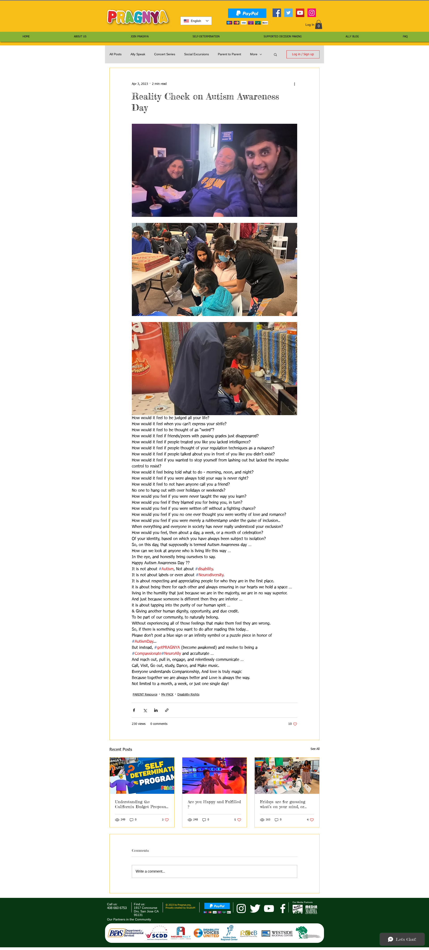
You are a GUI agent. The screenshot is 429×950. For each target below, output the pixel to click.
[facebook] (283, 908)
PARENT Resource (145, 694)
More (253, 54)
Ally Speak (137, 54)
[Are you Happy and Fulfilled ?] (214, 776)
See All (315, 749)
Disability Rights (188, 694)
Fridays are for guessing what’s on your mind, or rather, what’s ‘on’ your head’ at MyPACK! (282, 804)
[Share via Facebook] (134, 710)
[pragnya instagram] (241, 908)
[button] (318, 24)
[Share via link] (167, 710)
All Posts (115, 54)
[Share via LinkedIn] (156, 710)
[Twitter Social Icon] (288, 13)
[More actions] (294, 84)
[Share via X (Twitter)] (145, 710)
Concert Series (164, 54)
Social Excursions (196, 54)
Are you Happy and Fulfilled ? (214, 804)
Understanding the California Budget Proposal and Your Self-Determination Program (141, 804)
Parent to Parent (229, 54)
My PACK (167, 694)
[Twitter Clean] (255, 908)
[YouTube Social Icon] (300, 13)
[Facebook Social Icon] (277, 13)
